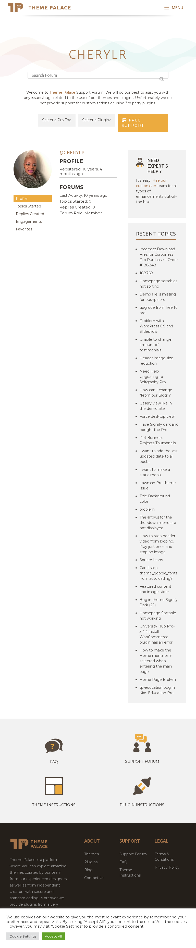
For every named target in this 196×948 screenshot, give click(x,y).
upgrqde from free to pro (159, 310)
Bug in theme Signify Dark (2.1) (159, 602)
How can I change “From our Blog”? (156, 393)
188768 (146, 273)
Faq (54, 761)
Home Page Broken (158, 679)
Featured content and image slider (155, 589)
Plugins (90, 862)
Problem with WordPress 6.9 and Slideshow (156, 326)
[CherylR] (33, 192)
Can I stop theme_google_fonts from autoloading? (158, 573)
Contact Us (94, 878)
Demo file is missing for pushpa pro (158, 297)
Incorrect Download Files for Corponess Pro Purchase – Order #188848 (159, 257)
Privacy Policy (167, 867)
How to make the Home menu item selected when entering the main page (156, 661)
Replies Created (30, 214)
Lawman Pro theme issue (158, 485)
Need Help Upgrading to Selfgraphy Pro (153, 376)
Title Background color (155, 499)
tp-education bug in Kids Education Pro (157, 690)
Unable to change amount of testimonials (156, 344)
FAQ (123, 862)
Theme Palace (49, 7)
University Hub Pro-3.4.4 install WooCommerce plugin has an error (157, 634)
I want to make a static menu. (155, 472)
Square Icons (151, 560)
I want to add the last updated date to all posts (159, 456)
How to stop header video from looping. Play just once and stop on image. (157, 544)
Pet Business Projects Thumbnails (158, 440)
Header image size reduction (156, 361)
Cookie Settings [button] (22, 936)
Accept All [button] (53, 936)
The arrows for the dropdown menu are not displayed (158, 522)
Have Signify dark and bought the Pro (159, 427)
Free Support (133, 123)
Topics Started (28, 206)
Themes (91, 854)
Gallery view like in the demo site (156, 406)
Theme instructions (54, 805)
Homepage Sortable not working (158, 616)
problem (147, 509)
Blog (88, 870)
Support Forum (142, 761)
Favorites (24, 229)
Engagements (29, 221)
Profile (22, 198)
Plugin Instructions (142, 805)
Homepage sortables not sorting (158, 284)
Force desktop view (157, 416)
